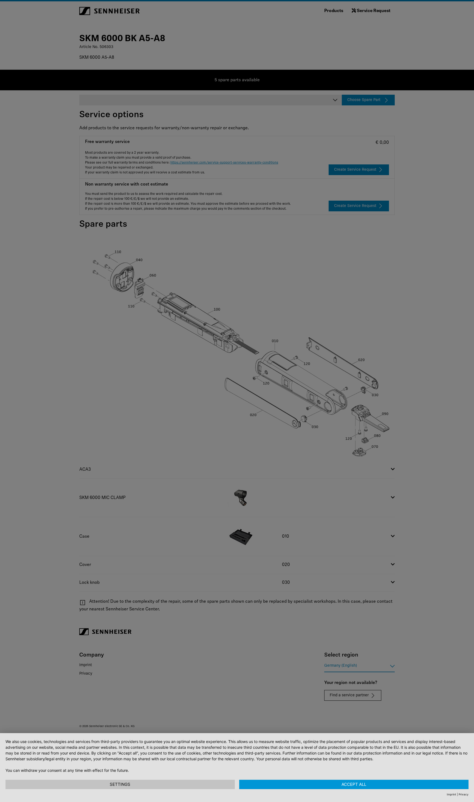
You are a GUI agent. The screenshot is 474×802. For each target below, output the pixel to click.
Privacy (464, 794)
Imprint (451, 794)
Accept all (354, 784)
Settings (120, 784)
